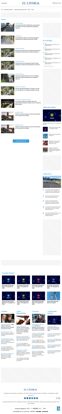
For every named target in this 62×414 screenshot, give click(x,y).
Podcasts (31, 393)
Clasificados (20, 393)
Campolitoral (6, 393)
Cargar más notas (21, 141)
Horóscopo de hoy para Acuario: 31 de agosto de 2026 (52, 48)
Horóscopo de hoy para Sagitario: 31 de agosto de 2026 (53, 58)
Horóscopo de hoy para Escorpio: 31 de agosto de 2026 (52, 62)
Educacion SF (31, 395)
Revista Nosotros (13, 393)
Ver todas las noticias (48, 66)
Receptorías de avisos (22, 401)
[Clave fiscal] (58, 410)
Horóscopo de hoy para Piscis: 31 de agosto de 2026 (52, 44)
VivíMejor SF (44, 393)
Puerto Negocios (51, 393)
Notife (57, 393)
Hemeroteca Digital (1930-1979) (9, 401)
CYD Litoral (26, 393)
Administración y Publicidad (33, 401)
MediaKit (33, 403)
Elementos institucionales (45, 401)
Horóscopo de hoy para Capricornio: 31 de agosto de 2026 (52, 53)
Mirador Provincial (37, 393)
